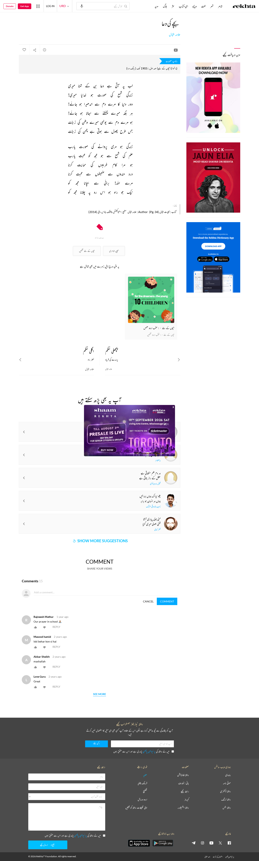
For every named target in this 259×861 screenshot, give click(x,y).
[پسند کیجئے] (24, 50)
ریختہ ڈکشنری (225, 791)
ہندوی (228, 775)
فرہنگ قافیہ (142, 783)
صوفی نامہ (227, 783)
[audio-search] (81, 6)
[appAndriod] (162, 843)
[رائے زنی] (44, 50)
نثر (173, 6)
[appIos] (139, 843)
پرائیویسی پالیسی (149, 751)
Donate (9, 6)
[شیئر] (34, 50)
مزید (156, 6)
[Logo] (244, 6)
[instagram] (202, 843)
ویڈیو (194, 6)
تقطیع (145, 791)
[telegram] (194, 843)
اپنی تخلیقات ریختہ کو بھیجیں (136, 807)
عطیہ (145, 775)
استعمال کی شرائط (218, 856)
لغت (203, 6)
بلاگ (165, 6)
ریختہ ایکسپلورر (183, 807)
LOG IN (50, 6)
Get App (24, 6)
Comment (167, 601)
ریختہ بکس (227, 807)
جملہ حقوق (207, 856)
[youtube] (211, 843)
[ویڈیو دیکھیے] (175, 50)
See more (99, 694)
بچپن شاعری (114, 251)
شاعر (220, 6)
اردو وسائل (142, 799)
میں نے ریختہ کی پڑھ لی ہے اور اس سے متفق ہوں (141, 751)
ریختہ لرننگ (226, 799)
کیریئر (186, 799)
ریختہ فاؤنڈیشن (183, 775)
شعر (211, 6)
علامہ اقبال (174, 34)
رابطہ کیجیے (185, 791)
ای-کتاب (183, 6)
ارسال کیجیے (44, 844)
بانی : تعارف (183, 783)
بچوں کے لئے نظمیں (87, 251)
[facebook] (229, 843)
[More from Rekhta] (38, 6)
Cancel (148, 601)
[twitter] (220, 843)
